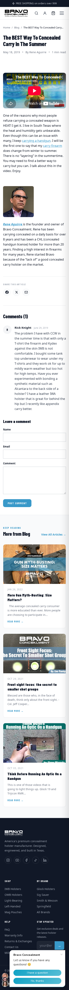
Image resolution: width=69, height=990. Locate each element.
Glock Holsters (46, 889)
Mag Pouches (13, 912)
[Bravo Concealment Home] (16, 13)
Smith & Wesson (47, 900)
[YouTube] (17, 860)
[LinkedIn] (44, 860)
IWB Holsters (13, 889)
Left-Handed (13, 906)
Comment (9, 463)
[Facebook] (26, 860)
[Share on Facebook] (7, 292)
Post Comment (17, 503)
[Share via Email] (26, 292)
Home (6, 27)
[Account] (45, 13)
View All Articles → (53, 534)
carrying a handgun (36, 141)
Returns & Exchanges (18, 941)
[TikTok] (35, 860)
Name (7, 429)
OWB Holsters (13, 895)
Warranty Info (13, 935)
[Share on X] (16, 292)
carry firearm (52, 146)
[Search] (36, 13)
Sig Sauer (43, 895)
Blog (16, 27)
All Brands (43, 912)
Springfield (44, 906)
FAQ (7, 929)
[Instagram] (8, 860)
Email (6, 446)
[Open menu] (62, 13)
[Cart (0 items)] (53, 13)
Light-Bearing (13, 900)
